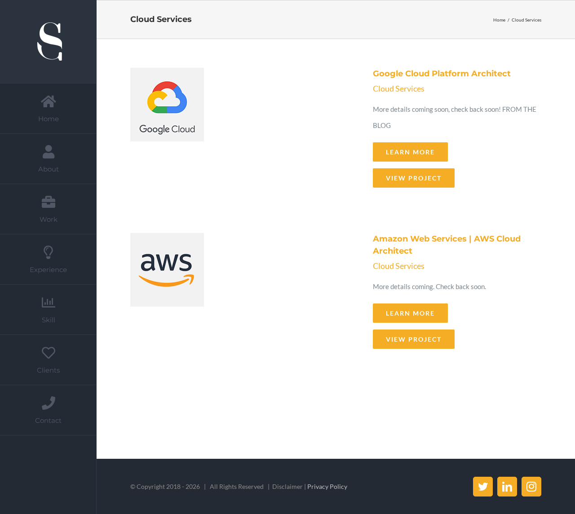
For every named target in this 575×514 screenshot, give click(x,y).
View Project (414, 178)
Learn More (410, 152)
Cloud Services (399, 88)
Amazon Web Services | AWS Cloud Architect (243, 294)
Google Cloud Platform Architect (243, 131)
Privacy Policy (327, 486)
